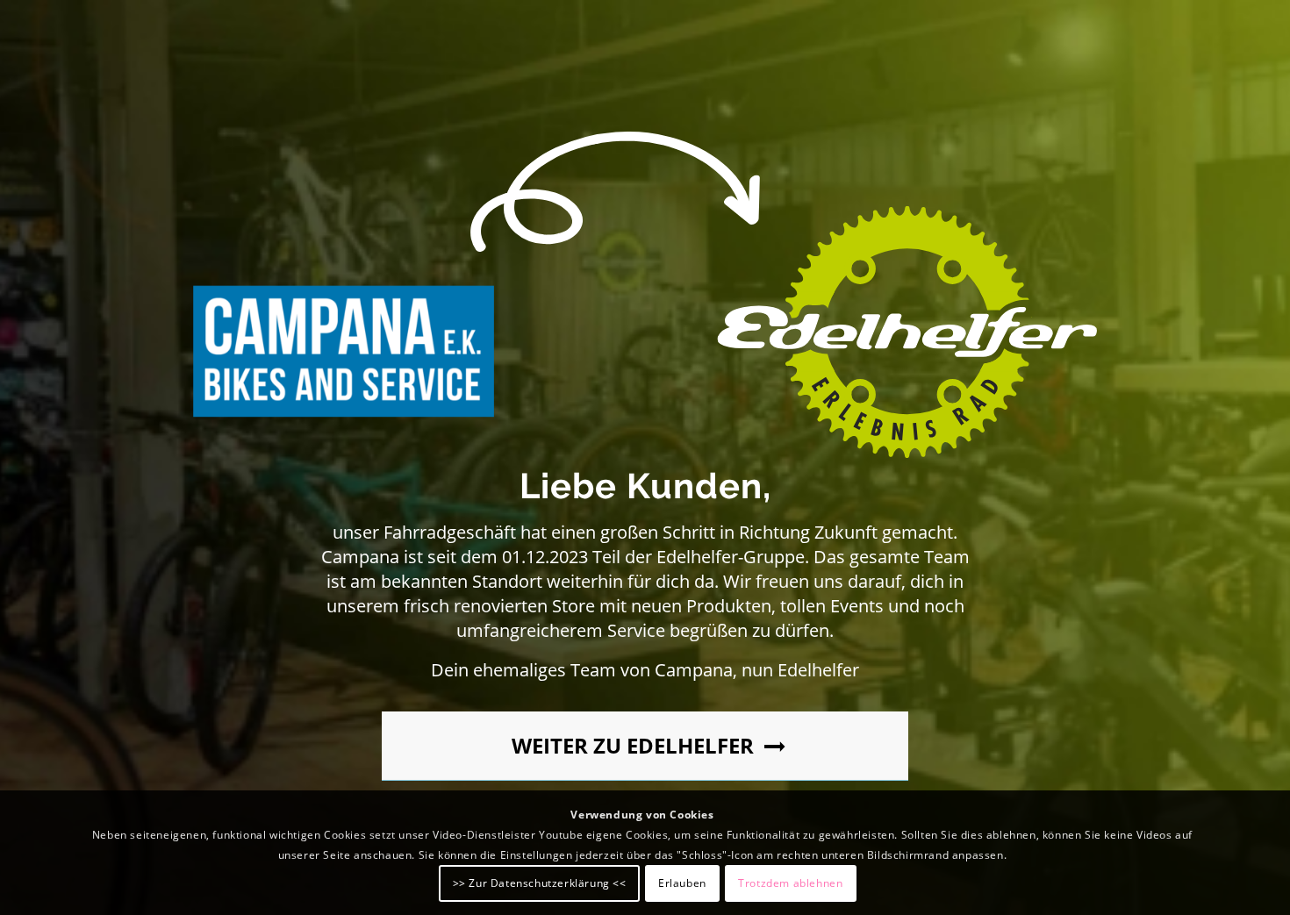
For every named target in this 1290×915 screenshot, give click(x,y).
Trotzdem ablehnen (790, 882)
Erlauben (682, 882)
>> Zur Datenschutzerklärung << (540, 882)
